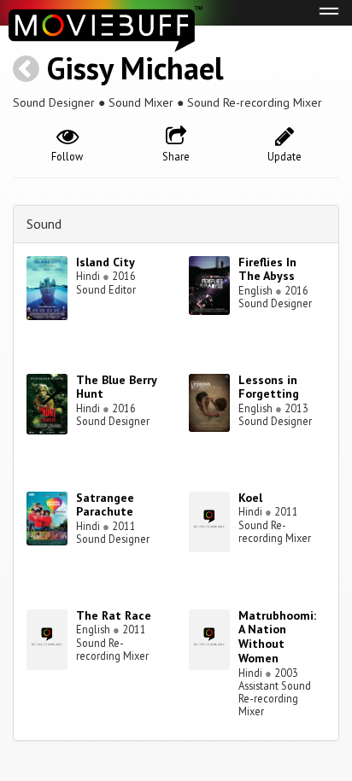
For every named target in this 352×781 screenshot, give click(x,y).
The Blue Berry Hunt (116, 387)
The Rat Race (113, 615)
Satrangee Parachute (105, 505)
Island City (105, 262)
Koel (250, 497)
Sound (44, 223)
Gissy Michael (135, 68)
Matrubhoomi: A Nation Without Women (277, 637)
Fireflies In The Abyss (267, 269)
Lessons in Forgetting (268, 387)
